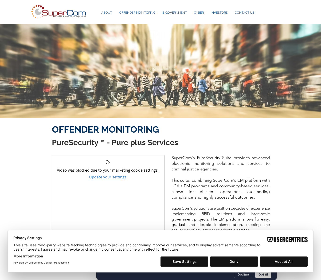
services (255, 163)
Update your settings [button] (107, 177)
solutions (225, 163)
